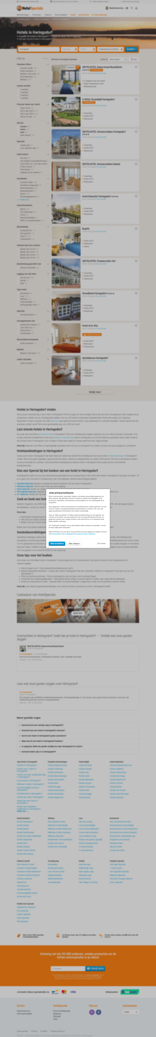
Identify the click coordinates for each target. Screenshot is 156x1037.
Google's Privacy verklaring (85, 534)
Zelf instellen (101, 543)
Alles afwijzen (74, 543)
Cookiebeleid (69, 534)
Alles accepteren (57, 543)
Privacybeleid (56, 534)
